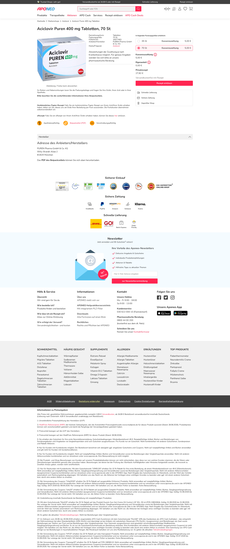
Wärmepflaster (71, 356)
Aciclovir (116, 46)
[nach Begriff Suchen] (138, 8)
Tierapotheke (57, 15)
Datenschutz (124, 401)
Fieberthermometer (179, 356)
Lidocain (68, 384)
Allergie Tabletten (125, 359)
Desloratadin (123, 384)
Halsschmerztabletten (154, 363)
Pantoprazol (176, 367)
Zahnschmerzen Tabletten (44, 385)
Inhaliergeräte (150, 377)
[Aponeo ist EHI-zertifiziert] (75, 186)
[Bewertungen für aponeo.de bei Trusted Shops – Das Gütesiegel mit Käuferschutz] (62, 186)
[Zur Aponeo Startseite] (46, 8)
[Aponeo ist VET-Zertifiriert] (100, 186)
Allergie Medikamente (127, 356)
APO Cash (85, 15)
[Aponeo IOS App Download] (164, 313)
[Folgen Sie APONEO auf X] (166, 297)
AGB (49, 401)
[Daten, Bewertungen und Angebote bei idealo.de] (126, 186)
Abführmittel (70, 377)
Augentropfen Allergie (127, 363)
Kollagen (94, 367)
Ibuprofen (41, 370)
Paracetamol (43, 374)
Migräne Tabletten (45, 359)
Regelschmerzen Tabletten (45, 379)
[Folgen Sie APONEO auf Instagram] (173, 297)
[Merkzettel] (185, 9)
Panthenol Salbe (178, 378)
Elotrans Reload (98, 356)
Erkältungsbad (150, 367)
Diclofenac (42, 367)
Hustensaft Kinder (152, 384)
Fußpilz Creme (177, 370)
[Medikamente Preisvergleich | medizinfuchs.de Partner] (138, 186)
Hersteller (44, 136)
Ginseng (94, 382)
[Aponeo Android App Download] (181, 313)
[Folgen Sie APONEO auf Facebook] (159, 297)
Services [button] (97, 15)
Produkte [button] (42, 15)
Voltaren (68, 369)
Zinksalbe (174, 363)
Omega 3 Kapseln (98, 374)
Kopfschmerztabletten (47, 356)
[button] (72, 15)
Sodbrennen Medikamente (70, 361)
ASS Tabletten (44, 363)
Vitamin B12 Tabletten (101, 370)
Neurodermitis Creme (180, 359)
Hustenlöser (149, 359)
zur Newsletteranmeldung (134, 281)
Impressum (109, 401)
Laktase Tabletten (98, 378)
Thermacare (69, 365)
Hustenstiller (150, 356)
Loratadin (121, 380)
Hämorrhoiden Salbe (73, 373)
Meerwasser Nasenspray (149, 372)
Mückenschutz (177, 374)
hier (116, 115)
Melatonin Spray (98, 363)
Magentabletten (71, 380)
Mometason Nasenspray (122, 368)
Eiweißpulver (96, 359)
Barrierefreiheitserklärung (171, 401)
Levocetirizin (123, 377)
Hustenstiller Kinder (153, 380)
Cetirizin (121, 373)
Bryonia (174, 382)
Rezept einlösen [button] (114, 15)
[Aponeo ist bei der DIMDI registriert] (88, 186)
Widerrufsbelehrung (65, 401)
